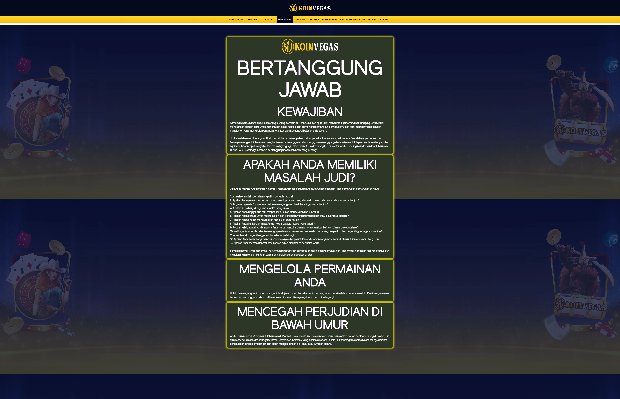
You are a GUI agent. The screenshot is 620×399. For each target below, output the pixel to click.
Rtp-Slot (385, 19)
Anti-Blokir (369, 19)
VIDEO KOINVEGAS (349, 19)
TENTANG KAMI (235, 19)
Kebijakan (284, 19)
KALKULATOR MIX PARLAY (323, 19)
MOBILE (252, 19)
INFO (267, 19)
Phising (300, 19)
